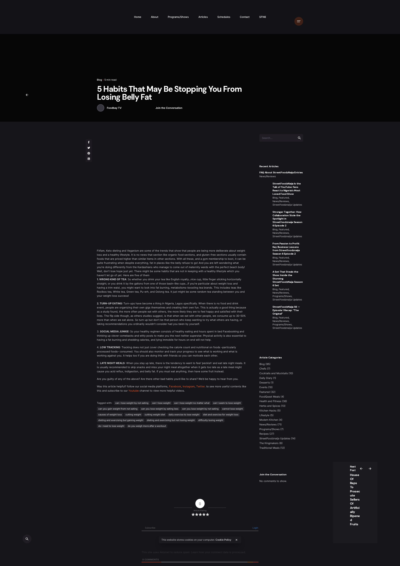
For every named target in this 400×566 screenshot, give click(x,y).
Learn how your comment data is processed (218, 552)
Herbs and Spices (269, 405)
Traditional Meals (269, 447)
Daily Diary (265, 378)
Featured (264, 391)
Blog (99, 79)
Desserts (264, 382)
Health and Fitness (270, 401)
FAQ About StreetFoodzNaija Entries (281, 172)
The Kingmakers (268, 443)
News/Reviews (268, 424)
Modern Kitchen (268, 419)
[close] (236, 540)
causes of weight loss (110, 414)
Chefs (262, 368)
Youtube (133, 390)
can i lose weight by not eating (131, 403)
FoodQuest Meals (269, 396)
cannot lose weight (232, 408)
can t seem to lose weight (227, 403)
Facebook (175, 386)
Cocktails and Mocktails (273, 373)
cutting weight (133, 414)
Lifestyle (264, 415)
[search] (299, 138)
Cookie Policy (223, 539)
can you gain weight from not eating (118, 408)
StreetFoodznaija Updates (274, 438)
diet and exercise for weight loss (220, 414)
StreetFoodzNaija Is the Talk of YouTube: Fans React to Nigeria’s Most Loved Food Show (286, 188)
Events (263, 387)
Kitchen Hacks (267, 410)
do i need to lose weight (111, 426)
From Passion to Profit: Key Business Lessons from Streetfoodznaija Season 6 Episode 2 (286, 248)
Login (255, 527)
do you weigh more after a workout (147, 426)
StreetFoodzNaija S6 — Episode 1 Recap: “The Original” (286, 310)
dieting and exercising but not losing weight (171, 420)
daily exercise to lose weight (184, 414)
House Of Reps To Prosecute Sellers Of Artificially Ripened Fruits (355, 499)
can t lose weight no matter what (192, 403)
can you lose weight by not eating (200, 408)
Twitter (200, 386)
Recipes (264, 433)
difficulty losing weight (210, 420)
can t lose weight (161, 403)
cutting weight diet (155, 414)
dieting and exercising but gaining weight (120, 420)
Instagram (189, 386)
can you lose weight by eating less (159, 408)
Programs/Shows (269, 429)
